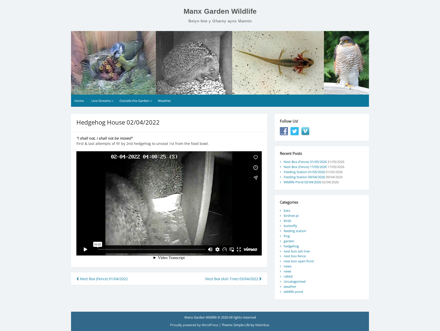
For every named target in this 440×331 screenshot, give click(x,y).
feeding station (295, 231)
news (288, 266)
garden (289, 241)
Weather (164, 100)
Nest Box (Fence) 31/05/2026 (305, 161)
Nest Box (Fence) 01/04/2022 (103, 278)
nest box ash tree (297, 251)
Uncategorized (295, 281)
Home (79, 100)
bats (287, 210)
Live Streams (101, 100)
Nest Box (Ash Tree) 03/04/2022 (232, 278)
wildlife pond (293, 291)
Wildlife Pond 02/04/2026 (302, 182)
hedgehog (291, 246)
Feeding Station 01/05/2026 (304, 172)
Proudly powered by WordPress (194, 325)
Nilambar (262, 325)
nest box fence (295, 256)
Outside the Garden (134, 100)
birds (287, 220)
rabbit (288, 276)
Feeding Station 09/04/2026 (304, 177)
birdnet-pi (291, 215)
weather (290, 286)
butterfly (290, 225)
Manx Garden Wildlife (220, 11)
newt (287, 271)
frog (287, 236)
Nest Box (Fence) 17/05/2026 (305, 166)
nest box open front (299, 261)
